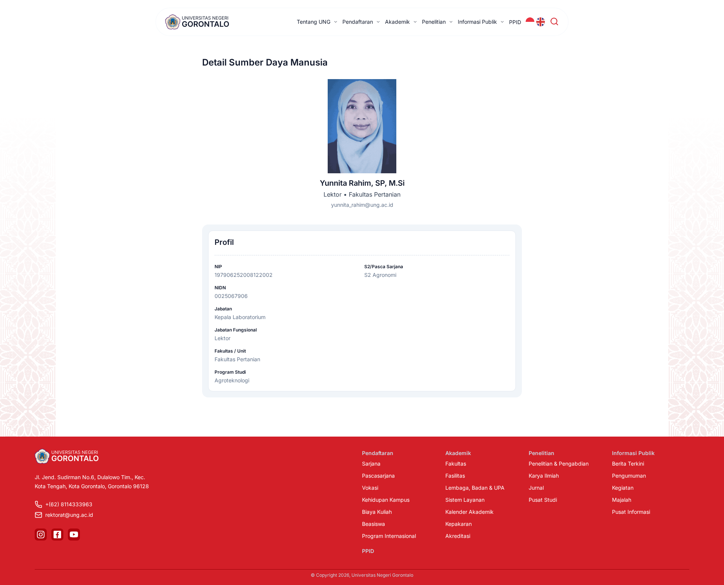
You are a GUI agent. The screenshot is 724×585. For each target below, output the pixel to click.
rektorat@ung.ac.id (69, 515)
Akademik (397, 21)
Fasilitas (455, 475)
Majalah (621, 499)
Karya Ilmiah (544, 475)
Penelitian (434, 21)
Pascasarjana (378, 475)
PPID (515, 22)
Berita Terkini (628, 463)
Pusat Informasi (631, 512)
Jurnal (536, 487)
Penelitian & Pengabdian (559, 463)
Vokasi (370, 487)
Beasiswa (373, 524)
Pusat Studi (543, 499)
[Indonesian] (530, 21)
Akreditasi (457, 536)
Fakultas (455, 463)
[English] (540, 21)
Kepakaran (458, 524)
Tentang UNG (313, 21)
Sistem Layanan (465, 499)
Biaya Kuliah (377, 512)
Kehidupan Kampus (386, 499)
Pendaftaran (357, 21)
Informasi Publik (477, 21)
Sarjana (371, 463)
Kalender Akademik (469, 512)
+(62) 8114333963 (68, 504)
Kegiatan (623, 487)
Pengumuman (629, 475)
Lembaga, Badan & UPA (475, 487)
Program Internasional (389, 536)
